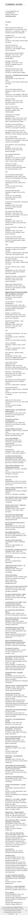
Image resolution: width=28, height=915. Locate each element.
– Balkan (15, 594)
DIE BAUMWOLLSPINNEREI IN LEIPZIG (16, 549)
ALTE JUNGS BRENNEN (11, 438)
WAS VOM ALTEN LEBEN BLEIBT (14, 514)
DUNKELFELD (9, 556)
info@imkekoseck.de (10, 16)
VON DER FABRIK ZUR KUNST (13, 429)
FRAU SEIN (8, 479)
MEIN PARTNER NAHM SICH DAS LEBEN (16, 497)
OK (16, 914)
